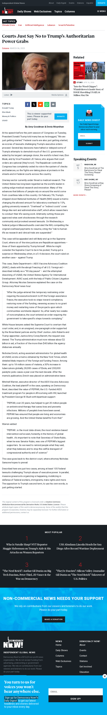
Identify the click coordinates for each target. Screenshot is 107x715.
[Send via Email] (53, 104)
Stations (80, 3)
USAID (5, 120)
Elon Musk (6, 112)
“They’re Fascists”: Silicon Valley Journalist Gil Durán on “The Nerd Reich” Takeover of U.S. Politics (80, 574)
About (51, 3)
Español (90, 3)
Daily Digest (61, 3)
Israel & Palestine (66, 25)
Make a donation (54, 619)
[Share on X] (34, 104)
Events (71, 3)
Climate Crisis (8, 25)
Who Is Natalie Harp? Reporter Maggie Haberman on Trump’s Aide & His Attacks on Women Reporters (27, 548)
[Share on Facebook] (27, 104)
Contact (83, 655)
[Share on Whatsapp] (46, 104)
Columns (70, 11)
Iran (20, 25)
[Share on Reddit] (40, 104)
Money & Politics (9, 116)
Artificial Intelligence (34, 25)
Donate (101, 3)
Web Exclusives (42, 11)
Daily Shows (24, 11)
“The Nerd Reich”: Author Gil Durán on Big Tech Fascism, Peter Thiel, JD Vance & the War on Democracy (27, 574)
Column (5, 48)
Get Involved (86, 666)
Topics (58, 11)
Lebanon (51, 25)
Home (58, 645)
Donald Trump (8, 108)
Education (84, 672)
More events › (80, 195)
